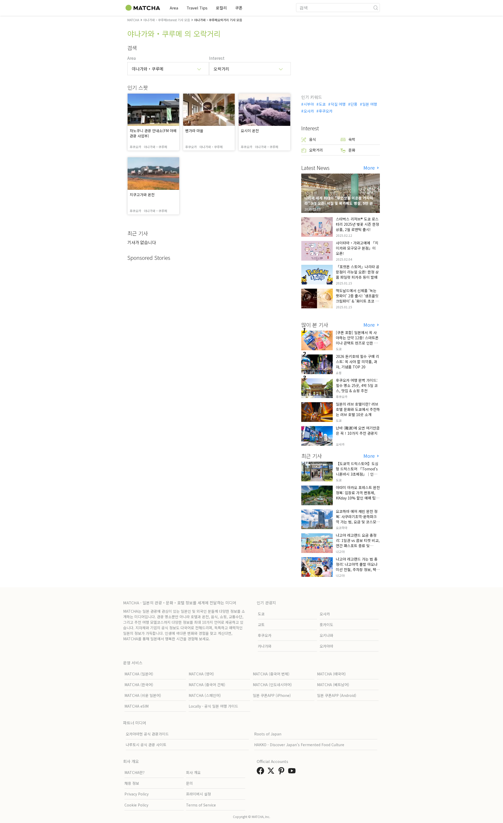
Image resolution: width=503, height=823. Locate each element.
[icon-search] (376, 8)
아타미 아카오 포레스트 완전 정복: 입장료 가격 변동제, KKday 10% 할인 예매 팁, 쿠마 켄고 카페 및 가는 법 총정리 (358, 498)
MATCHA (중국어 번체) (271, 673)
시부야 (309, 104)
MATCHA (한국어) (138, 684)
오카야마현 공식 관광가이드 (147, 733)
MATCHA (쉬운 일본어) (142, 695)
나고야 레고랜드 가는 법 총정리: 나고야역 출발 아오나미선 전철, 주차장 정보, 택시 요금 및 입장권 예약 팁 (358, 566)
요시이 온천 (250, 130)
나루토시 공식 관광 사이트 (146, 744)
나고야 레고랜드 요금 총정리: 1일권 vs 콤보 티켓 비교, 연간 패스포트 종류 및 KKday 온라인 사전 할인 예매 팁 (358, 545)
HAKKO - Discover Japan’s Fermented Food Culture (299, 744)
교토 (261, 624)
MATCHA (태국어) (331, 673)
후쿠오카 (325, 111)
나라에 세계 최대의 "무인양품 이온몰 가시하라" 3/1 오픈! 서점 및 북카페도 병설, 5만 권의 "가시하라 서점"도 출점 (340, 203)
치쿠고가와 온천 (142, 194)
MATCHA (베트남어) (333, 684)
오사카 (309, 111)
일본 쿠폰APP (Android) (336, 695)
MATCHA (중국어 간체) (207, 684)
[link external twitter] (272, 772)
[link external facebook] (261, 772)
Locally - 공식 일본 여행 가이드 (213, 706)
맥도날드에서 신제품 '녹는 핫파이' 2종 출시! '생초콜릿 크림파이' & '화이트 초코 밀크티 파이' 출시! (357, 298)
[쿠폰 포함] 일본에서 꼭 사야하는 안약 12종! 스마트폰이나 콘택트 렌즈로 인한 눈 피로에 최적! (357, 340)
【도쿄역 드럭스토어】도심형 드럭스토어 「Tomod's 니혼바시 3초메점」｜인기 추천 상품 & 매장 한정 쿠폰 (357, 471)
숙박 (351, 139)
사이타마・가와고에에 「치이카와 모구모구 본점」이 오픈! (357, 248)
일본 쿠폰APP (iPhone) (272, 695)
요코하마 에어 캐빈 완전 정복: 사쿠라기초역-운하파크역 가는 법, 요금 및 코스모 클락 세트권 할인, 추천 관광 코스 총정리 (357, 522)
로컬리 (221, 7)
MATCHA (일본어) (138, 673)
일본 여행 (369, 104)
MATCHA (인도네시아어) (272, 684)
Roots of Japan (267, 733)
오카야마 (326, 646)
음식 (312, 139)
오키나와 (326, 635)
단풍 (354, 104)
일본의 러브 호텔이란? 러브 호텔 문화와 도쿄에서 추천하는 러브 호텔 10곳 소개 (358, 409)
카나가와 (264, 646)
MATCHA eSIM (136, 706)
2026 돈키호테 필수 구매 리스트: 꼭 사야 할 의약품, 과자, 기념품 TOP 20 (357, 361)
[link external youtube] (293, 772)
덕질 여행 (338, 104)
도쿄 (322, 104)
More (369, 167)
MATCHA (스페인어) (205, 695)
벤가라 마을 (194, 130)
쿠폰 (239, 7)
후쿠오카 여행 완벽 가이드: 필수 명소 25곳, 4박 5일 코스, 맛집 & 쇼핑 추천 (357, 385)
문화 (351, 150)
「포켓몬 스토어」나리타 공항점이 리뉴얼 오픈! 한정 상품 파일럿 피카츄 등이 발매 (357, 272)
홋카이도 (326, 624)
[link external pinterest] (282, 772)
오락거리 (316, 150)
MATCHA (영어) (201, 673)
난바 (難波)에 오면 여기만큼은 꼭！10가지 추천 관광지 (358, 430)
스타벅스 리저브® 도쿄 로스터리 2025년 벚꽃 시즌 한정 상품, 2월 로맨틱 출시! (357, 224)
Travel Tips (197, 7)
